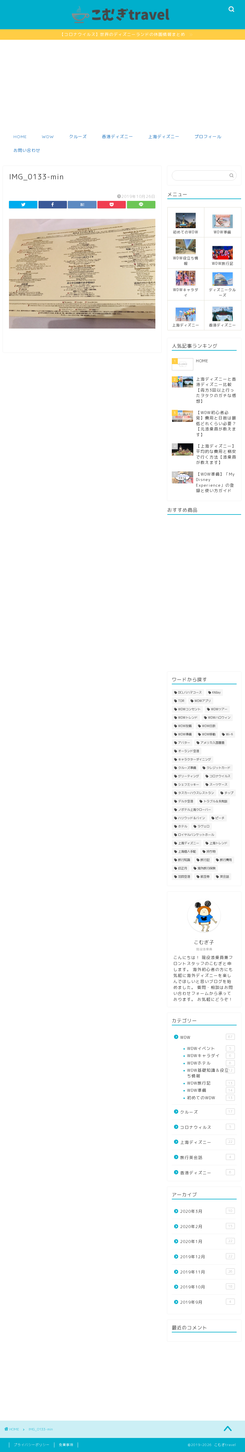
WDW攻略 (185, 726)
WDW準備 (185, 734)
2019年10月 (206, 1287)
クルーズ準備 (187, 768)
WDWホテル (209, 1063)
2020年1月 (206, 1241)
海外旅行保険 (206, 868)
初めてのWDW (209, 1097)
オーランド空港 (188, 751)
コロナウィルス (205, 1127)
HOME (20, 136)
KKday (216, 692)
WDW (48, 136)
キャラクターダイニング (194, 759)
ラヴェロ (203, 826)
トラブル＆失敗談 (215, 801)
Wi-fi (229, 734)
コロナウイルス (219, 776)
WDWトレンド (187, 717)
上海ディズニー (164, 136)
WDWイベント (209, 1048)
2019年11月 (206, 1272)
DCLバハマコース (190, 692)
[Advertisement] (122, 84)
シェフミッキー (188, 784)
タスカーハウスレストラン (196, 793)
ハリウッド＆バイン (191, 818)
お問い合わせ (26, 150)
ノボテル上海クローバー (194, 809)
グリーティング (188, 776)
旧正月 (182, 868)
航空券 (204, 876)
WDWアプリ (203, 701)
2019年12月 (206, 1256)
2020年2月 (206, 1226)
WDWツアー (219, 709)
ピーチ (219, 818)
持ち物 (210, 851)
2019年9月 (205, 1302)
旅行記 (204, 860)
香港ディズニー (117, 136)
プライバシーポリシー (32, 1444)
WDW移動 (208, 734)
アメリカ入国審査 (212, 742)
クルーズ (78, 136)
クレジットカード (218, 768)
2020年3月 (206, 1211)
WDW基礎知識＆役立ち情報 (209, 1072)
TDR (181, 701)
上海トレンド (218, 843)
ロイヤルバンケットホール (196, 835)
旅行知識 (184, 860)
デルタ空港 (185, 801)
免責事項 (66, 1444)
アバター (184, 742)
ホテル (182, 826)
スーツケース (218, 784)
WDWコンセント (189, 709)
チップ (228, 793)
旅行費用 (226, 860)
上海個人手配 (187, 851)
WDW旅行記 (209, 1083)
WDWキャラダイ (209, 1055)
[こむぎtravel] (122, 23)
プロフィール (208, 136)
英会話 (224, 876)
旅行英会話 (205, 1157)
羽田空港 (184, 876)
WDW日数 (208, 726)
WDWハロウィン (219, 717)
